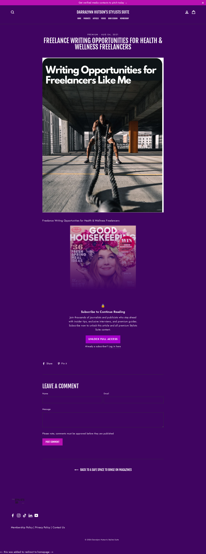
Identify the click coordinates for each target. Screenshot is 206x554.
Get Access (103, 289)
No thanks (103, 298)
